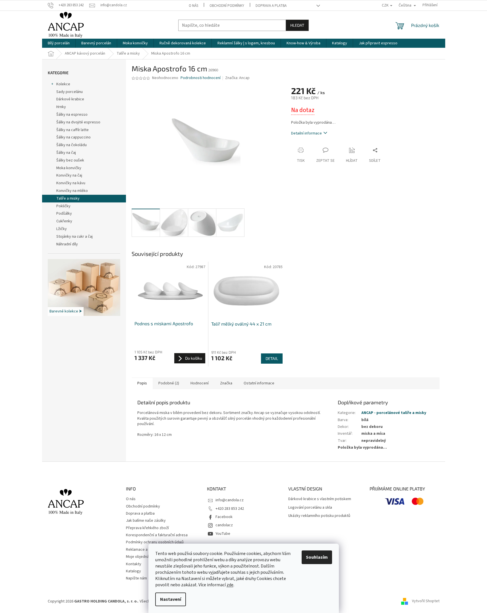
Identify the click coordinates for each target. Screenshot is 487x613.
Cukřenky (64, 221)
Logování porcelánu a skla (310, 507)
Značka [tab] (226, 383)
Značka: (237, 78)
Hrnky (61, 107)
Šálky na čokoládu (71, 145)
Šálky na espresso (72, 114)
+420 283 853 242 (229, 508)
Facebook (224, 517)
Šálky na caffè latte (72, 130)
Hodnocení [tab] (199, 383)
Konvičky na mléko (72, 191)
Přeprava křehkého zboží (147, 528)
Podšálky (64, 213)
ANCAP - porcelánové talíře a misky (393, 413)
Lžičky (61, 229)
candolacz (224, 525)
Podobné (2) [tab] (168, 383)
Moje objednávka (140, 557)
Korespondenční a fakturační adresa (157, 535)
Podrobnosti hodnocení (201, 78)
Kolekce (63, 84)
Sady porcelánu (69, 92)
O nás (193, 5)
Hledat (297, 25)
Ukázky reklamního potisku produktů (319, 516)
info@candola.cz (229, 500)
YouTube (222, 534)
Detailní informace (306, 133)
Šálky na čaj (66, 153)
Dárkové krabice (70, 99)
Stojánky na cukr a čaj (74, 236)
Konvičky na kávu (70, 183)
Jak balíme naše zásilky (146, 520)
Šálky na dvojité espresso (78, 122)
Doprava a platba (271, 5)
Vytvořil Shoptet (426, 601)
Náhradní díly (67, 244)
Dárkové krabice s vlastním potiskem (319, 499)
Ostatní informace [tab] (259, 383)
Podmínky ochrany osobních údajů (155, 542)
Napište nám (136, 578)
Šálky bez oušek (70, 160)
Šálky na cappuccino (73, 137)
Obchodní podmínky (227, 5)
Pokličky (63, 206)
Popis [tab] (142, 383)
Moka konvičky (68, 168)
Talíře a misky (68, 198)
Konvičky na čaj (69, 175)
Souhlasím (317, 557)
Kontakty (133, 564)
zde (230, 585)
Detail (272, 358)
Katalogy (133, 571)
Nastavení (170, 599)
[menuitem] (58, 43)
